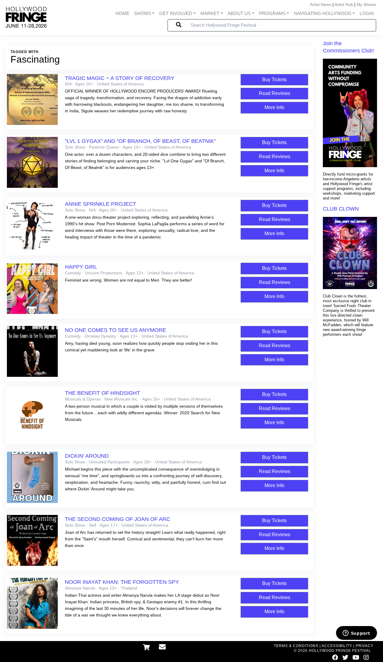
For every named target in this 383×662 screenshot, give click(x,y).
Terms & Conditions (296, 646)
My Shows (366, 4)
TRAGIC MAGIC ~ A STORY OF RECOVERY (119, 78)
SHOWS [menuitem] (142, 13)
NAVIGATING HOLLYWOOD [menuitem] (322, 13)
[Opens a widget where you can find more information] (356, 633)
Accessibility (337, 646)
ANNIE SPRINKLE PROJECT (100, 204)
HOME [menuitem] (122, 13)
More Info (274, 107)
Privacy (364, 646)
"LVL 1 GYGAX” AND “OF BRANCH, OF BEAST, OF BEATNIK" (140, 141)
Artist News (320, 4)
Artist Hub (344, 4)
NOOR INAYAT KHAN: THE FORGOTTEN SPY (122, 582)
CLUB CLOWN (341, 209)
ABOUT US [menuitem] (239, 13)
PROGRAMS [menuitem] (272, 13)
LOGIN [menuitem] (367, 13)
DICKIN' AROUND (87, 456)
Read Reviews (274, 93)
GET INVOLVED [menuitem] (175, 13)
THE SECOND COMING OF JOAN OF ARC (117, 519)
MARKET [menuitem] (209, 13)
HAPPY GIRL (81, 267)
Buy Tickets (274, 79)
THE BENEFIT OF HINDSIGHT (102, 393)
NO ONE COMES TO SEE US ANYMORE (115, 330)
